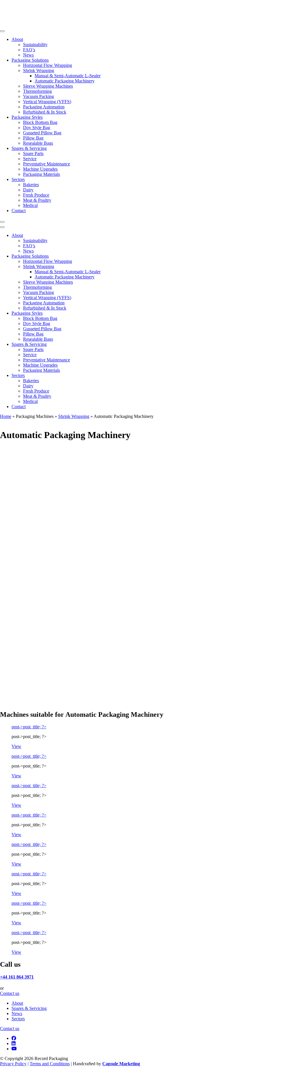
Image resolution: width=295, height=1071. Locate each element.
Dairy (28, 189)
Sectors (18, 179)
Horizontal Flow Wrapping (47, 65)
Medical (30, 205)
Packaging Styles (27, 117)
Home (5, 416)
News (28, 54)
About (17, 39)
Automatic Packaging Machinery (64, 80)
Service (30, 158)
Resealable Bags (38, 143)
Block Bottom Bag (40, 122)
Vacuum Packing (38, 96)
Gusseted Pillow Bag (42, 132)
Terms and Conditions (50, 1063)
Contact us (9, 993)
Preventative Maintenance (46, 163)
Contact (19, 210)
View (16, 746)
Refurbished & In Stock (44, 112)
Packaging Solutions (30, 60)
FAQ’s (29, 49)
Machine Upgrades (40, 169)
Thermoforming (37, 91)
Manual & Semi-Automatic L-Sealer (68, 75)
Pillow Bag (33, 137)
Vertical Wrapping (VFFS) (47, 101)
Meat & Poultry (37, 200)
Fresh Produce (36, 195)
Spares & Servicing (29, 148)
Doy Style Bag (36, 127)
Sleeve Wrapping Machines (48, 86)
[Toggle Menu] (2, 31)
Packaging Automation (44, 106)
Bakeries (31, 184)
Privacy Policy (13, 1063)
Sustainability (35, 44)
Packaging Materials (41, 174)
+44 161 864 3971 (17, 976)
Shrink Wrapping (38, 70)
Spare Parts (33, 153)
